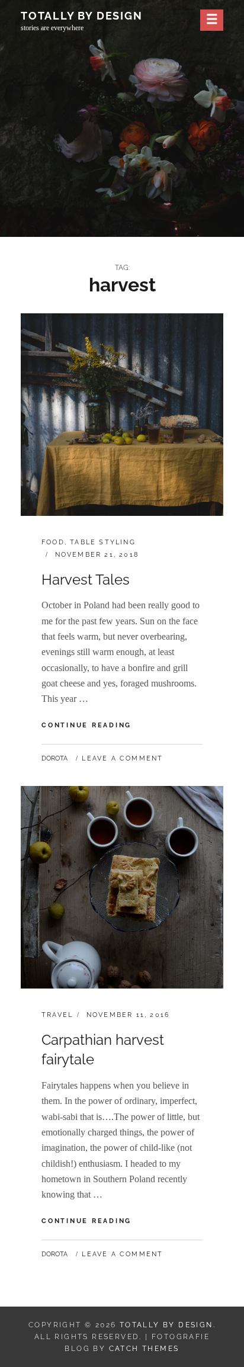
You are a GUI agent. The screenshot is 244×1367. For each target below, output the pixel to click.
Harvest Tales (85, 579)
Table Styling (103, 542)
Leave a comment (122, 758)
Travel (57, 1015)
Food (53, 542)
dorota (54, 758)
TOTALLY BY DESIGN (82, 15)
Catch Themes (144, 1348)
